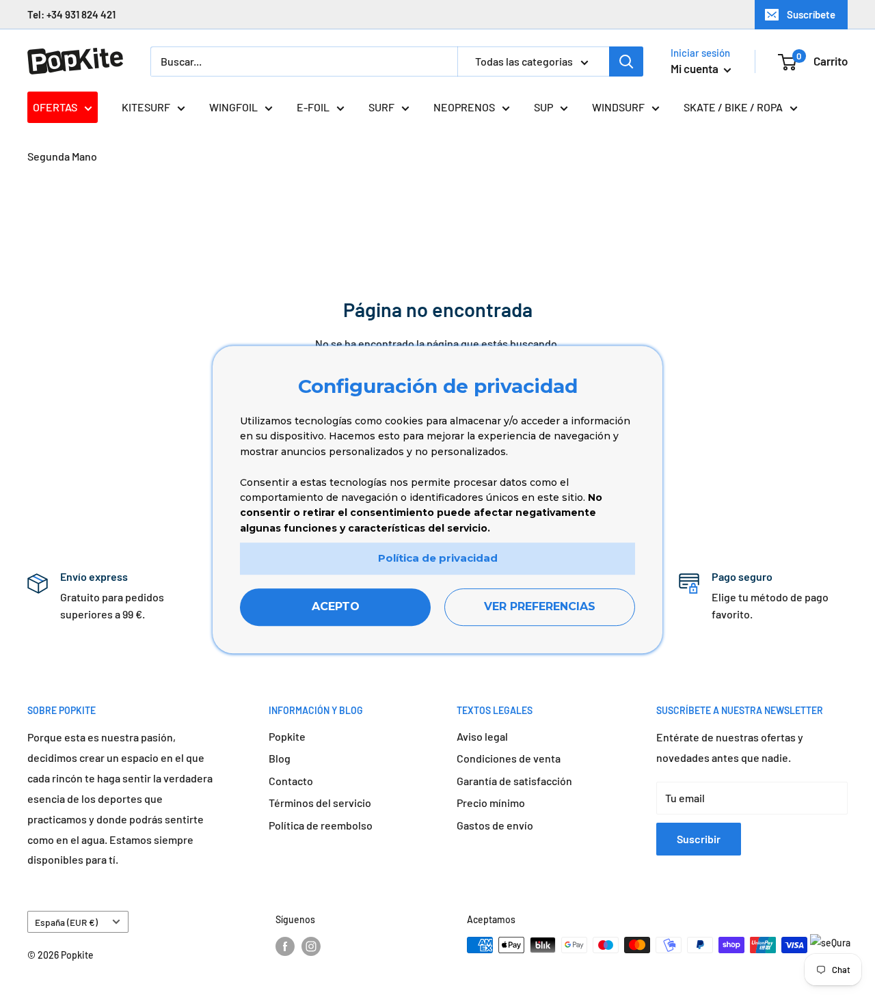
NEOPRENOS (464, 106)
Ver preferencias (539, 606)
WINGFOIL (233, 106)
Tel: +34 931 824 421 (71, 14)
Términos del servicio (320, 802)
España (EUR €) (66, 922)
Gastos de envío (495, 825)
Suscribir (699, 838)
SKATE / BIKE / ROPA (733, 106)
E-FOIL (313, 106)
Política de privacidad (438, 557)
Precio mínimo (491, 802)
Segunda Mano (62, 156)
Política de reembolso (321, 825)
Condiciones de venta (509, 758)
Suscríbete (811, 14)
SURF (381, 106)
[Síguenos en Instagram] (311, 946)
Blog (280, 758)
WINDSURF (618, 106)
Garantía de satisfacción (514, 780)
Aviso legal (482, 736)
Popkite (287, 736)
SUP (543, 106)
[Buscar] (626, 61)
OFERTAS (55, 106)
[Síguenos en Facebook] (285, 946)
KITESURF (146, 106)
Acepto (336, 606)
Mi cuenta (696, 68)
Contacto (291, 780)
